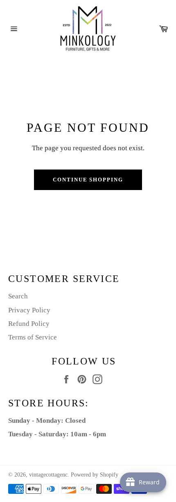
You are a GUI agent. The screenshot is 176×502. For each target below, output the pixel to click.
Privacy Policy (29, 310)
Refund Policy (29, 324)
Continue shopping (88, 180)
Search (18, 296)
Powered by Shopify (94, 475)
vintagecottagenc (48, 475)
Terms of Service (32, 337)
